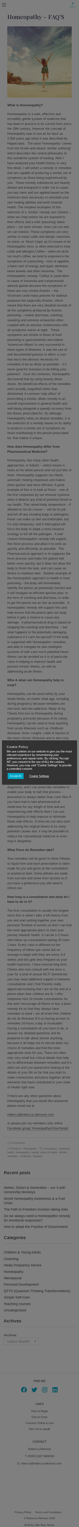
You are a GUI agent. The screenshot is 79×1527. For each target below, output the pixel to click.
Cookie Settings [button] (39, 776)
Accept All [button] (15, 776)
